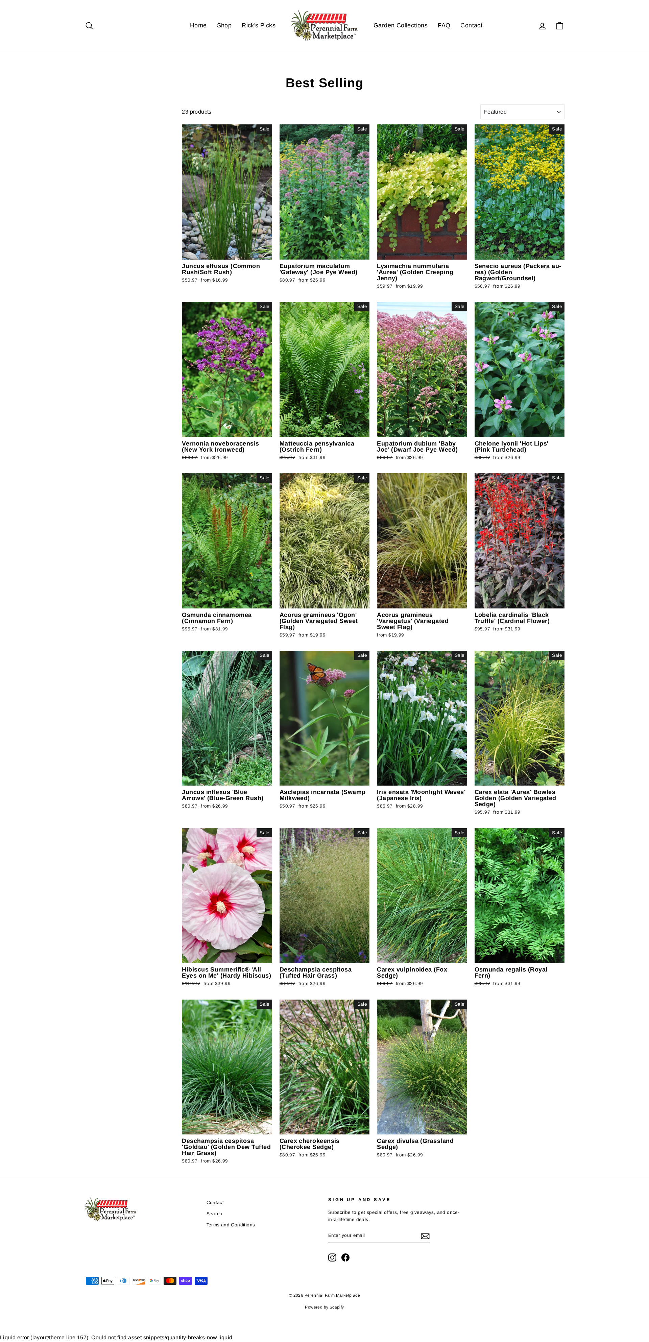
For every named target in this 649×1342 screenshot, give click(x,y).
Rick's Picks (258, 25)
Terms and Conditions (231, 1224)
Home (198, 25)
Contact (471, 25)
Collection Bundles (105, 165)
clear (166, 183)
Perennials (97, 123)
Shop (224, 25)
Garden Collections (401, 25)
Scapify (337, 1307)
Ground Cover (100, 148)
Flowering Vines (102, 140)
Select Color (97, 178)
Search (214, 1213)
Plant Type (105, 109)
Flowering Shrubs (104, 132)
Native (92, 157)
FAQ (444, 25)
